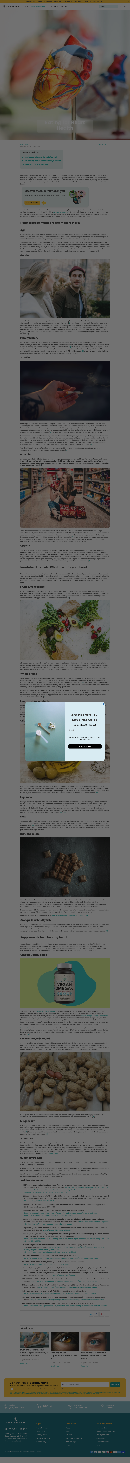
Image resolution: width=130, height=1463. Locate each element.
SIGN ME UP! (85, 746)
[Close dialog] (102, 704)
